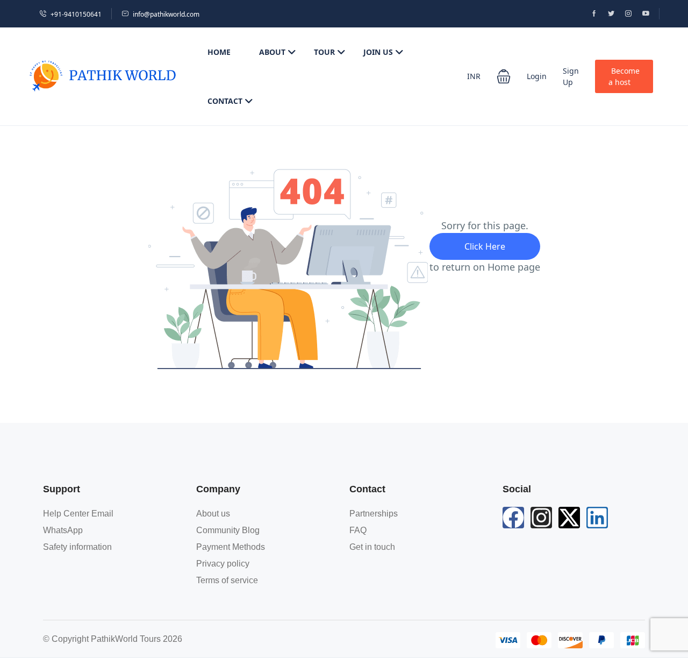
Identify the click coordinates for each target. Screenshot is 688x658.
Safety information (77, 546)
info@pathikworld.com (166, 14)
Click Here (484, 246)
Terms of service (227, 580)
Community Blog (228, 530)
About (272, 52)
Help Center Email (78, 513)
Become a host (624, 76)
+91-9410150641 (76, 14)
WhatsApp (63, 530)
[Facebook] (513, 517)
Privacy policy (222, 563)
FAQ (358, 530)
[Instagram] (541, 517)
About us (213, 513)
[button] (504, 76)
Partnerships (373, 513)
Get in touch (372, 546)
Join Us (378, 52)
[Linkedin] (597, 517)
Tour (324, 52)
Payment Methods (230, 546)
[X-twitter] (569, 517)
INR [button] (474, 76)
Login (537, 76)
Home (219, 52)
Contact (224, 101)
